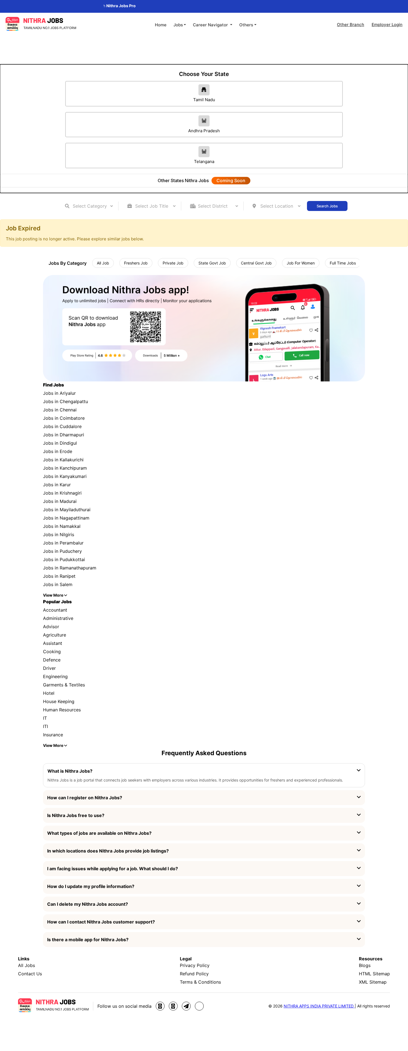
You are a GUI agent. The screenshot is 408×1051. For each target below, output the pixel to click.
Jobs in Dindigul (60, 443)
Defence (52, 660)
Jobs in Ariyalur (59, 393)
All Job (103, 263)
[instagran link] (173, 1006)
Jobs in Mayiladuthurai (66, 509)
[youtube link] (199, 1006)
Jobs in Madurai (60, 501)
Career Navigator (211, 24)
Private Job (173, 263)
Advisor (51, 626)
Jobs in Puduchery (62, 551)
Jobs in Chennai (60, 410)
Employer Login (387, 24)
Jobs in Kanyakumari (65, 476)
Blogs (365, 965)
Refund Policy (194, 973)
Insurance (53, 734)
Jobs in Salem (57, 584)
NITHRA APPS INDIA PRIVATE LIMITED (319, 1006)
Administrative (58, 618)
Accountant (55, 610)
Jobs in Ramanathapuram (69, 568)
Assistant (52, 643)
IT (45, 718)
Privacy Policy (195, 965)
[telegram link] (186, 1006)
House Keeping (58, 701)
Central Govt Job (256, 263)
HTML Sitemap (374, 973)
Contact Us (30, 973)
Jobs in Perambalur (63, 543)
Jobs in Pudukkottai (64, 559)
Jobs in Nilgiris (58, 534)
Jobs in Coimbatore (64, 418)
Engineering (55, 676)
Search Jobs (327, 206)
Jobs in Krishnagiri (62, 493)
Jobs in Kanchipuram (65, 468)
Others (246, 24)
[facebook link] (160, 1006)
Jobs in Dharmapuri (63, 434)
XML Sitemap (373, 982)
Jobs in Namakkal (61, 526)
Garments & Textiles (64, 685)
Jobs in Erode (57, 451)
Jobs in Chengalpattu (65, 401)
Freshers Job (136, 263)
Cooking (52, 651)
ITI (45, 726)
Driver (49, 668)
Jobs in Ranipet (59, 576)
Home (161, 24)
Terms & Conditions (200, 982)
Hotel (48, 693)
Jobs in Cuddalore (62, 426)
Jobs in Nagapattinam (66, 518)
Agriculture (54, 635)
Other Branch (350, 24)
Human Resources (62, 709)
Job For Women (301, 263)
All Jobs (26, 965)
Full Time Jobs (343, 263)
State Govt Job (212, 263)
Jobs (178, 24)
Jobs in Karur (57, 484)
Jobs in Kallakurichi (63, 459)
